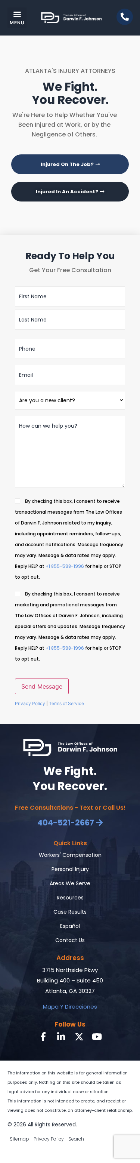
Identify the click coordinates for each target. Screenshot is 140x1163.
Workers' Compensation (70, 855)
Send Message (41, 686)
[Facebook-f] (43, 1037)
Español (70, 926)
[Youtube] (97, 1037)
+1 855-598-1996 (65, 566)
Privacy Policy (30, 703)
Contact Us (70, 940)
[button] (17, 17)
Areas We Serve (70, 883)
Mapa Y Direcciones (70, 1006)
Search (76, 1139)
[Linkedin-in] (61, 1037)
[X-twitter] (79, 1037)
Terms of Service (66, 703)
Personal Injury (70, 869)
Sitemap (19, 1139)
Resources (70, 897)
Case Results (70, 912)
